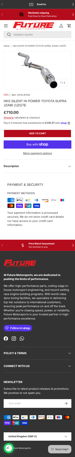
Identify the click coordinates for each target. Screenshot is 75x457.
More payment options (37, 153)
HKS (6, 94)
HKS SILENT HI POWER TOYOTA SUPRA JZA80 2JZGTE (39, 46)
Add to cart (37, 133)
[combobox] (37, 34)
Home (6, 46)
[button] (69, 26)
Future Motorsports (21, 448)
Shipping (8, 117)
